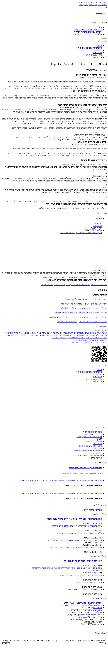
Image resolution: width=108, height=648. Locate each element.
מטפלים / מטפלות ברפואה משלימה (93, 308)
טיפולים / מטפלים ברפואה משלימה (63, 317)
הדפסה (87, 284)
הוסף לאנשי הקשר (67, 232)
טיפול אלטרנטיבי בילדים (67, 322)
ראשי (81, 2)
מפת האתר (102, 2)
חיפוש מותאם (96, 57)
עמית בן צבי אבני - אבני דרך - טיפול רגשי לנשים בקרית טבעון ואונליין (79, 338)
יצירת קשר (93, 2)
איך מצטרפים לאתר (94, 55)
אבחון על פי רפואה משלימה (66, 313)
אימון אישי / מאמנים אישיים (96, 304)
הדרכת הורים (101, 326)
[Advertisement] (54, 252)
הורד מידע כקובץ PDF (75, 284)
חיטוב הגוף (97, 444)
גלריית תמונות (96, 228)
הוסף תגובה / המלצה (93, 232)
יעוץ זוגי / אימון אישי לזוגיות (71, 304)
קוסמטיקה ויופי (96, 453)
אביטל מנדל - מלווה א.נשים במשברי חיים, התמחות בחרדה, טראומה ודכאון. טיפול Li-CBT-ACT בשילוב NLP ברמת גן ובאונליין (56, 333)
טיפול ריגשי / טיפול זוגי (93, 441)
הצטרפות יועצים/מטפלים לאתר (89, 48)
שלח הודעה (80, 232)
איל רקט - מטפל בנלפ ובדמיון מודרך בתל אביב (88, 342)
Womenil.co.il (101, 633)
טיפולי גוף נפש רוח (72, 299)
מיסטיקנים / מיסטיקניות (92, 432)
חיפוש (86, 2)
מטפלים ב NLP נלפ (69, 308)
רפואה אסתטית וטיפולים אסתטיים (88, 455)
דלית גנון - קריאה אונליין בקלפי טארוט (91, 340)
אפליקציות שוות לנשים (93, 510)
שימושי (99, 439)
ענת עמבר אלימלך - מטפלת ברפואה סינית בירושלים (85, 468)
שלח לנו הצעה (59, 284)
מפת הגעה (97, 225)
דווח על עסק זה (47, 284)
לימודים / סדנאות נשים (93, 434)
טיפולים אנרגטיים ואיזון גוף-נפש (94, 299)
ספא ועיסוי (97, 448)
